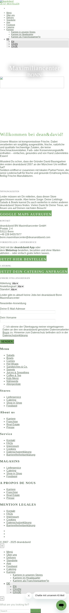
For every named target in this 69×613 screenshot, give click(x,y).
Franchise (12, 421)
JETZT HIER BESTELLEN (23, 259)
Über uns (10, 15)
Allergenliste (13, 384)
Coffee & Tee (13, 375)
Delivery (10, 17)
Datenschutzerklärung (15, 335)
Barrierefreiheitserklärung (20, 454)
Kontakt (10, 440)
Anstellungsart (8, 286)
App (8, 22)
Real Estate (13, 424)
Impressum (12, 446)
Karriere (10, 29)
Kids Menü (12, 378)
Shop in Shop (14, 402)
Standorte (10, 20)
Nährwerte (12, 381)
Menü (9, 13)
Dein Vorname (8, 317)
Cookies (11, 449)
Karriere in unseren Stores (23, 32)
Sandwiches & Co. (17, 366)
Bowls (9, 358)
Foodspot (10, 25)
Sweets (10, 369)
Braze (6, 332)
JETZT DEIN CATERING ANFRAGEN (34, 272)
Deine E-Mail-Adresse (12, 308)
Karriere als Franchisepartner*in (25, 37)
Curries (10, 361)
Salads (10, 355)
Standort (5, 289)
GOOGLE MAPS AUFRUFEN (26, 214)
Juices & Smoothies (17, 372)
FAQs (9, 443)
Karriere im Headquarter (22, 34)
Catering (10, 27)
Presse (10, 427)
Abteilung (5, 283)
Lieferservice (13, 397)
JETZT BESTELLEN (9, 4)
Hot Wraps (12, 364)
